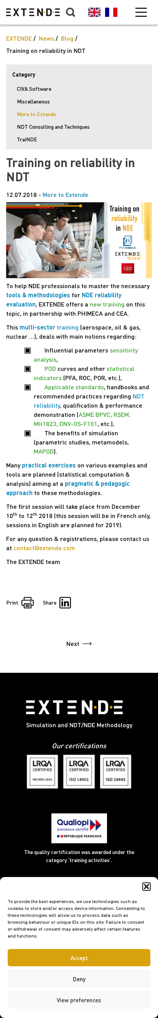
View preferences (79, 1000)
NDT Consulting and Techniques (53, 126)
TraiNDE (27, 139)
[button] (146, 886)
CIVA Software (34, 88)
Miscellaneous (33, 101)
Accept (79, 957)
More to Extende (36, 114)
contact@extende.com (44, 547)
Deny (79, 978)
